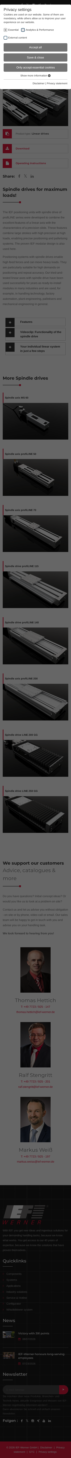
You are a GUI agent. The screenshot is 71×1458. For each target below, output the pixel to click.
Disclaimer (39, 83)
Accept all (35, 47)
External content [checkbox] (17, 37)
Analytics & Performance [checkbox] (40, 29)
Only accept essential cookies (35, 67)
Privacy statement (57, 83)
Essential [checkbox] (13, 29)
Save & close (35, 57)
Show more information (34, 75)
